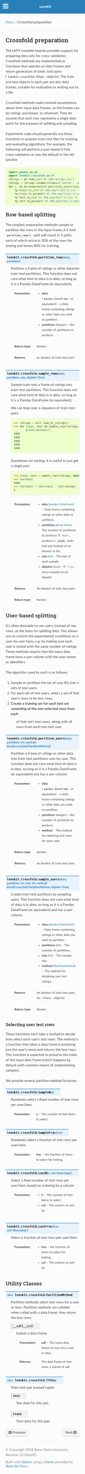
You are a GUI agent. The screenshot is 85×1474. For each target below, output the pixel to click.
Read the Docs (17, 1466)
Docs (10, 22)
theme (49, 1462)
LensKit (45, 6)
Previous (19, 1432)
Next (69, 1432)
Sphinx (27, 1462)
